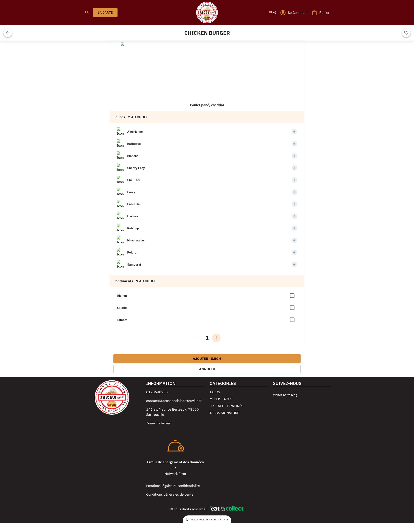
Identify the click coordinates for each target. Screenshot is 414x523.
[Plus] (294, 131)
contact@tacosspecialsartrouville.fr (174, 401)
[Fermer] (7, 32)
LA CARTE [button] (105, 12)
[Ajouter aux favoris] (406, 32)
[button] (272, 12)
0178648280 (157, 392)
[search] (87, 12)
